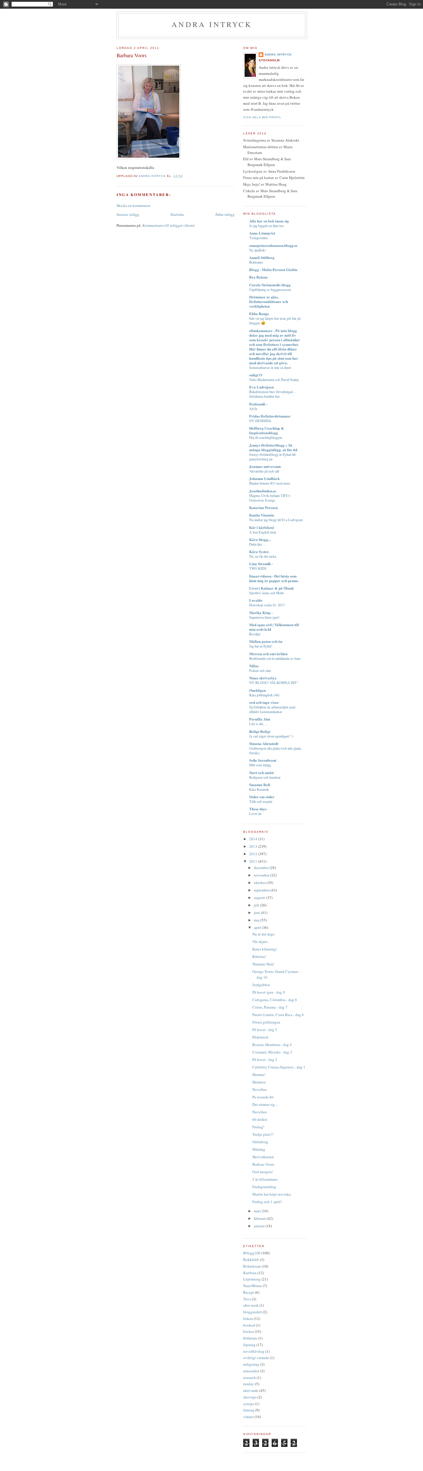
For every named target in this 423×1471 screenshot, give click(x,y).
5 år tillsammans (265, 1179)
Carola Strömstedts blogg (270, 284)
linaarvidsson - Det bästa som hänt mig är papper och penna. (274, 578)
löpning (249, 1344)
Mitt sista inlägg (260, 765)
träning (248, 1410)
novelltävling (253, 1351)
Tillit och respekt (260, 801)
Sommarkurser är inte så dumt (270, 367)
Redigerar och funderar (265, 777)
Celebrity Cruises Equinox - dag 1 (278, 1067)
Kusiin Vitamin (261, 515)
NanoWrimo (252, 1285)
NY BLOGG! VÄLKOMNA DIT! (273, 682)
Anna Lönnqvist (262, 233)
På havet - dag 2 (264, 1059)
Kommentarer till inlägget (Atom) (168, 225)
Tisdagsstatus (258, 237)
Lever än (255, 813)
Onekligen (257, 690)
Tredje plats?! (262, 1134)
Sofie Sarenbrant (262, 760)
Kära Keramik (259, 789)
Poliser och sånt (260, 670)
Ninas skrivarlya (263, 678)
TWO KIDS (257, 568)
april (258, 927)
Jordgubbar (261, 984)
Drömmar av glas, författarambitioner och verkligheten (268, 301)
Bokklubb (251, 1259)
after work (251, 1305)
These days (258, 808)
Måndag (258, 1149)
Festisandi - (258, 404)
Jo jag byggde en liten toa (266, 225)
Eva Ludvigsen (261, 387)
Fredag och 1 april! (267, 1201)
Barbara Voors (263, 1164)
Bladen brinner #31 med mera (269, 483)
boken (248, 1318)
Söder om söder (262, 796)
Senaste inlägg (128, 214)
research (249, 1377)
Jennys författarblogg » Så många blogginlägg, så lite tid (273, 447)
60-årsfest (259, 1119)
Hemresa (259, 1082)
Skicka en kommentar (133, 205)
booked (249, 1325)
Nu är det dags (263, 934)
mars (258, 1210)
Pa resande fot (263, 1097)
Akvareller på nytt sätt (264, 471)
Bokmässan (252, 1266)
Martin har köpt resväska (271, 1194)
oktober (260, 882)
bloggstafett (252, 1311)
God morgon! (262, 1171)
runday (248, 1383)
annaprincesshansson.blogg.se (273, 245)
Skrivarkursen (263, 1156)
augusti (260, 897)
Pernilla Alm (259, 719)
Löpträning (252, 1279)
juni (257, 912)
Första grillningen (266, 1022)
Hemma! (258, 1074)
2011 (253, 861)
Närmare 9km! (263, 964)
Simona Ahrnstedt (263, 743)
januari (260, 1225)
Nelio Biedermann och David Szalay (274, 379)
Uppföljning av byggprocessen (270, 289)
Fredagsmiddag (264, 1186)
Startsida (177, 214)
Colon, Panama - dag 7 (269, 1007)
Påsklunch (260, 1037)
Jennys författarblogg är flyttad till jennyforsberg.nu (272, 456)
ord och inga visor (264, 702)
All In (253, 408)
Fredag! (258, 1126)
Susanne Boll (259, 784)
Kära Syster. (259, 551)
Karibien (250, 1272)
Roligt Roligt (259, 731)
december (262, 867)
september (262, 890)
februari (260, 1218)
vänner (248, 1416)
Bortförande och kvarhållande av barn (274, 658)
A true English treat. (263, 532)
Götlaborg (260, 1141)
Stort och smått (261, 772)
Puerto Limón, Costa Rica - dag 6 (278, 1014)
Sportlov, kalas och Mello (266, 592)
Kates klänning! (264, 949)
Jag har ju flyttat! (260, 646)
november (262, 875)
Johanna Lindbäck (264, 478)
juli (257, 905)
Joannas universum (265, 466)
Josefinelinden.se (262, 490)
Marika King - (261, 612)
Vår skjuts (260, 941)
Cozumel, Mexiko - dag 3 (272, 1052)
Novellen (259, 1089)
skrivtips (250, 1397)
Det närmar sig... (264, 1104)
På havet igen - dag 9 (268, 992)
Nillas (254, 665)
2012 (253, 853)
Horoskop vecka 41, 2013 (267, 605)
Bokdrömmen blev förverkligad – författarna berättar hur (272, 394)
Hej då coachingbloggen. (266, 437)
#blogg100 (251, 1252)
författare (250, 1338)
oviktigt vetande (256, 1357)
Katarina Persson (263, 507)
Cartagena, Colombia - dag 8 (274, 999)
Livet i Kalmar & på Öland (271, 588)
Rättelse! (259, 956)
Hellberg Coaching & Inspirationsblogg (266, 430)
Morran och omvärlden (268, 653)
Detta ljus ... (257, 544)
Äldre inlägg (225, 214)
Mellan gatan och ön (265, 641)
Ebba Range (259, 313)
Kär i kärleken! (261, 527)
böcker (248, 1331)
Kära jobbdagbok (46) (264, 695)
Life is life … (258, 723)
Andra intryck (212, 24)
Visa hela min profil (262, 117)
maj (257, 920)
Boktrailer (256, 262)
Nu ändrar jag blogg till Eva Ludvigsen (276, 519)
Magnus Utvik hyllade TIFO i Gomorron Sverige (269, 497)
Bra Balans (258, 277)
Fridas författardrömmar (270, 416)
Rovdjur (254, 634)
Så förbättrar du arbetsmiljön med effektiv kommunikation (272, 709)
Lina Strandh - (261, 563)
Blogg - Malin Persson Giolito (273, 269)
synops (248, 1403)
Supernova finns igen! (264, 617)
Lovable (255, 600)
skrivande (250, 1390)
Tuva (247, 1299)
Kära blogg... (259, 539)
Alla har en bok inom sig (269, 221)
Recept (248, 1292)
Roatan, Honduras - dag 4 (272, 1044)
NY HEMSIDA (260, 420)
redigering (251, 1364)
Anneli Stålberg (262, 257)
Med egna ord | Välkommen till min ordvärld (274, 627)
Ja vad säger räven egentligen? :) (271, 736)
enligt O (255, 375)
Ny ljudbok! (257, 250)
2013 (253, 846)
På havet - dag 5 (264, 1029)
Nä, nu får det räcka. (263, 556)
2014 (253, 838)
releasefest (251, 1370)
